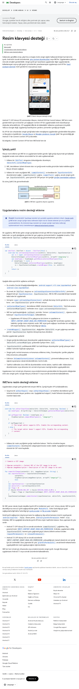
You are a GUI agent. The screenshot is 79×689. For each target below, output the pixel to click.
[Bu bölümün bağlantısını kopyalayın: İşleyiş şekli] (18, 149)
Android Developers (8, 31)
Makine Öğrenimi (33, 594)
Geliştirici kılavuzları (34, 624)
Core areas (18, 10)
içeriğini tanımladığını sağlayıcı (64, 178)
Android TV (57, 603)
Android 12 (6, 637)
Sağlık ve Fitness (33, 597)
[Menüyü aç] (3, 2)
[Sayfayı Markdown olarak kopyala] (53, 38)
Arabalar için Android (60, 600)
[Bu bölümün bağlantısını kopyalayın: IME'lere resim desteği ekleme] (40, 382)
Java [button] (16, 245)
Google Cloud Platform (10, 663)
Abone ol (32, 679)
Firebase (5, 660)
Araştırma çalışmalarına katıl (62, 630)
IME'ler (43, 326)
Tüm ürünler (6, 666)
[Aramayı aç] (46, 2)
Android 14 (6, 630)
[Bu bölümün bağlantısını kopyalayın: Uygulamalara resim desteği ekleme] (46, 210)
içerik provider (34, 511)
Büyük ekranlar (58, 590)
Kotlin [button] (7, 245)
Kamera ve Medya (34, 600)
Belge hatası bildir (59, 624)
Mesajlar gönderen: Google (45, 134)
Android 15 (6, 627)
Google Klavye (27, 134)
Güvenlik (5, 599)
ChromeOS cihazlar (59, 597)
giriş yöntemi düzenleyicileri (40, 59)
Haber (4, 606)
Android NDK (32, 634)
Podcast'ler (6, 612)
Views (34, 10)
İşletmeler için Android (9, 596)
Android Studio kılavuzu (36, 621)
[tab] (7, 244)
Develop (6, 10)
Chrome (5, 657)
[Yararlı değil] (75, 30)
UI (28, 10)
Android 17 (6, 621)
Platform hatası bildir (60, 621)
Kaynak (4, 602)
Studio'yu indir (32, 630)
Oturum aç (73, 2)
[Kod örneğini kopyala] (75, 248)
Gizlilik (30, 603)
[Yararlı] (71, 30)
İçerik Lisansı (28, 567)
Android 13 (5, 634)
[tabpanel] (39, 262)
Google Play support (60, 627)
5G (29, 607)
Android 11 (5, 640)
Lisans (11, 674)
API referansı (32, 627)
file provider (46, 511)
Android (5, 592)
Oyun (30, 590)
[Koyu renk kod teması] (72, 248)
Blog (3, 609)
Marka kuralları (19, 674)
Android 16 (6, 624)
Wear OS (56, 594)
